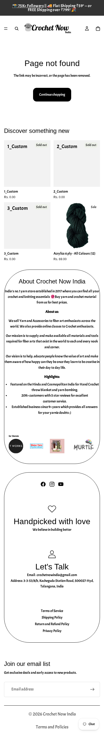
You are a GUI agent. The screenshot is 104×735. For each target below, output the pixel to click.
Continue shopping (52, 94)
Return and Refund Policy (52, 624)
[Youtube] (61, 484)
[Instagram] (52, 484)
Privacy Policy (52, 631)
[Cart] (97, 28)
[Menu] (6, 28)
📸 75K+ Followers (28, 5)
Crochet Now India (59, 714)
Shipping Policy (52, 617)
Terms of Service (52, 611)
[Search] (16, 28)
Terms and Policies (52, 727)
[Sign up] (92, 689)
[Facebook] (43, 484)
